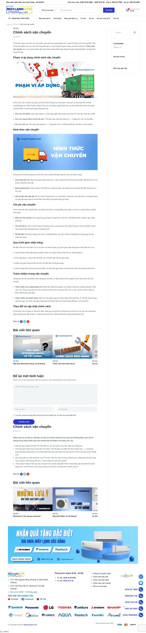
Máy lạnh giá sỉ (45, 18)
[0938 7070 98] (141, 602)
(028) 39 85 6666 (69, 578)
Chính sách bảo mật (100, 577)
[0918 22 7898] (141, 589)
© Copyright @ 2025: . (22, 625)
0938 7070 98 (68, 581)
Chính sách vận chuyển (102, 583)
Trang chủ (9, 24)
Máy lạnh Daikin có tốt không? (65, 516)
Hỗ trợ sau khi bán (100, 586)
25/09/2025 (16, 36)
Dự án (91, 18)
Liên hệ (116, 18)
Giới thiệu (57, 18)
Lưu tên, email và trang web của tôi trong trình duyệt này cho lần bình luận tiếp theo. (45, 415)
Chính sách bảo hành (101, 580)
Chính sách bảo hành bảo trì (64, 364)
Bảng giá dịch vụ (71, 18)
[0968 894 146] (141, 596)
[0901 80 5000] (141, 608)
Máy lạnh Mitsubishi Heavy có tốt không (29, 364)
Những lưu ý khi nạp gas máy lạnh (26, 516)
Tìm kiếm (108, 10)
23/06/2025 (16, 431)
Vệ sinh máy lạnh (103, 18)
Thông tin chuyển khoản (102, 573)
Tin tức (83, 18)
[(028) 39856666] (141, 615)
